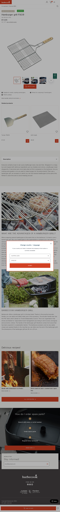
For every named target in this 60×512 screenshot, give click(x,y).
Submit (30, 265)
